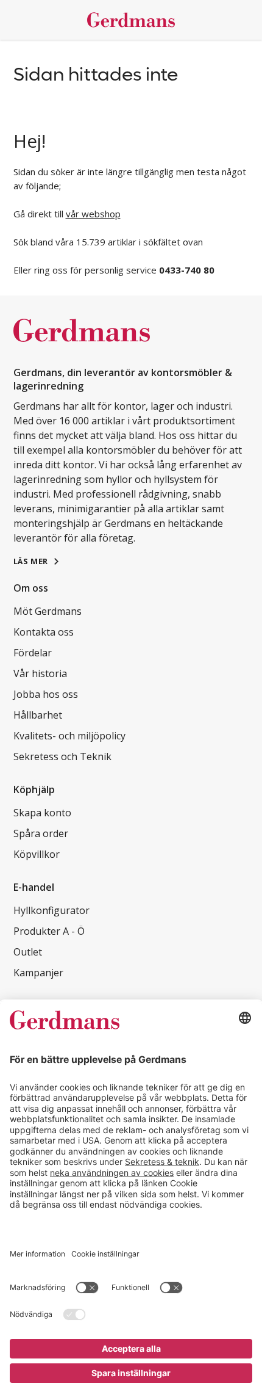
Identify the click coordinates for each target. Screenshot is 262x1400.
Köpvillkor (36, 854)
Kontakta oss (43, 632)
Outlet (27, 952)
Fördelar (32, 652)
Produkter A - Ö (49, 931)
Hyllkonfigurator (51, 910)
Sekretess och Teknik (62, 756)
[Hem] (131, 20)
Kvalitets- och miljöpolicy (69, 735)
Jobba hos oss (45, 694)
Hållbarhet (37, 715)
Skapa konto (42, 812)
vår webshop (93, 214)
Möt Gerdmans (47, 611)
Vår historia (40, 673)
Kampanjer (38, 972)
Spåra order (40, 833)
